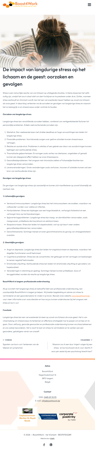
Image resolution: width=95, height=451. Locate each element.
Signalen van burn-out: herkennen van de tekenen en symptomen (21, 344)
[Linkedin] (51, 445)
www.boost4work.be (80, 296)
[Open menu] (89, 4)
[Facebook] (44, 445)
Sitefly (52, 438)
